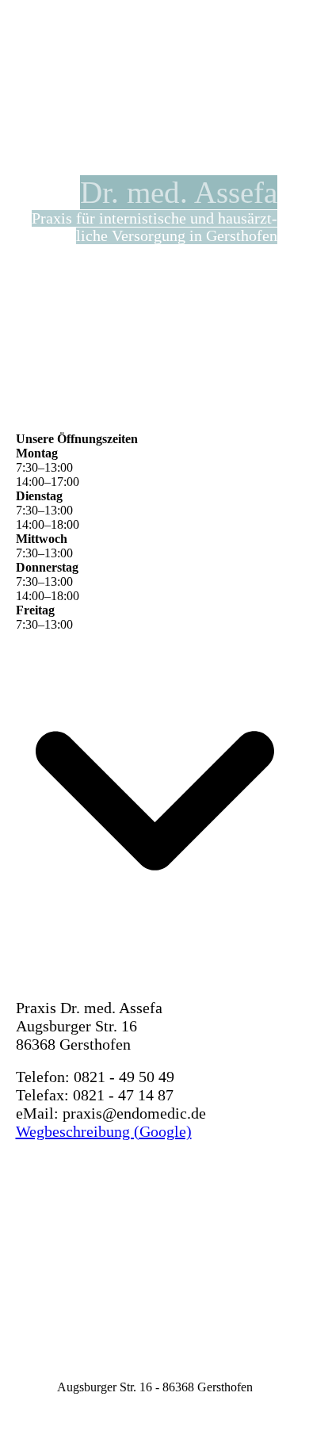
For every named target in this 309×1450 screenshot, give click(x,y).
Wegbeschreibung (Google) (104, 1131)
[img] (198, 27)
